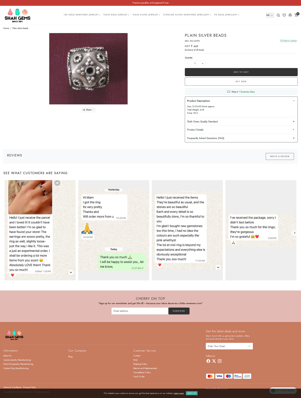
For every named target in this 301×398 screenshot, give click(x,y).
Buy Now (241, 81)
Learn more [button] (179, 393)
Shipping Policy (140, 364)
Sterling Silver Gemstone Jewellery (186, 14)
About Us (7, 355)
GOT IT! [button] (191, 393)
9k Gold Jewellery (225, 14)
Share (88, 109)
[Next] (294, 233)
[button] (290, 15)
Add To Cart (241, 72)
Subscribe (179, 311)
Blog (70, 356)
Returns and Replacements (145, 368)
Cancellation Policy (142, 372)
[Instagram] (219, 361)
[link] (278, 15)
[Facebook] (208, 361)
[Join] (249, 346)
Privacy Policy (29, 387)
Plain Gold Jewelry (116, 14)
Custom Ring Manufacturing (16, 368)
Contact (136, 355)
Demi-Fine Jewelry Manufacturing (18, 364)
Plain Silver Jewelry (145, 14)
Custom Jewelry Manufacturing (17, 359)
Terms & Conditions (12, 387)
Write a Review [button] (280, 156)
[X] (214, 361)
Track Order (139, 376)
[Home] (17, 15)
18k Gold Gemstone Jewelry (81, 14)
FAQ (135, 359)
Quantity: (189, 57)
